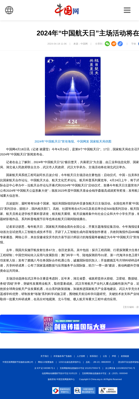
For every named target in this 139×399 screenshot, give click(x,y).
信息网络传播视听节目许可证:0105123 (59, 373)
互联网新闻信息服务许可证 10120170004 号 (80, 368)
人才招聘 (81, 356)
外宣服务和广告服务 (63, 356)
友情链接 (125, 356)
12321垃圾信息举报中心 (70, 362)
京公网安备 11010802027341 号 (120, 368)
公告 (105, 356)
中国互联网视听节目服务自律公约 (18, 362)
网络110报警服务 (46, 362)
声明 (114, 356)
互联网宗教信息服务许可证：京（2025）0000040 (105, 373)
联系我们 (94, 356)
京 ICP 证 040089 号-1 (44, 368)
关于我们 (45, 356)
